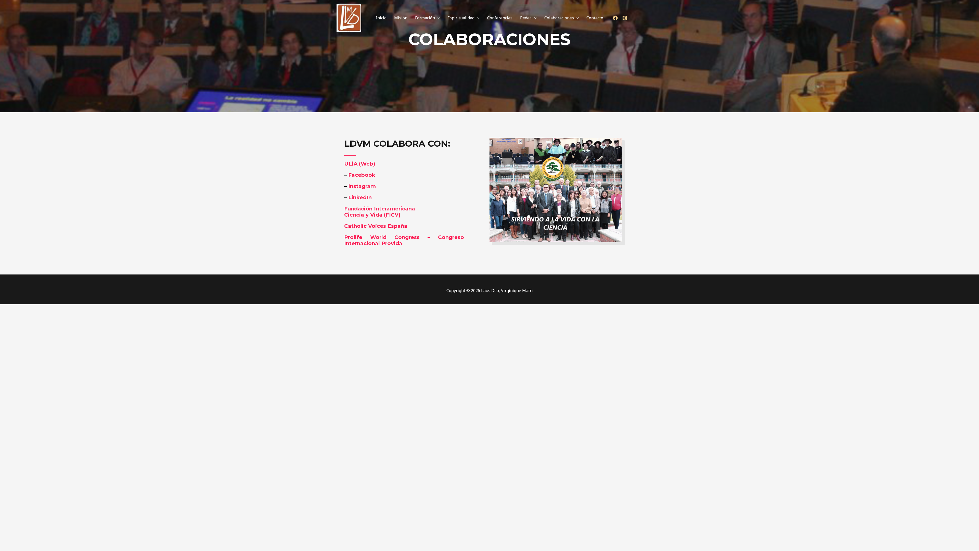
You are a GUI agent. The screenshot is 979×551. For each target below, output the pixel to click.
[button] (437, 18)
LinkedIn (360, 197)
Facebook (361, 175)
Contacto (594, 18)
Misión (400, 18)
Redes (526, 18)
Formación (425, 18)
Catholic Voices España (375, 226)
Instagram (362, 186)
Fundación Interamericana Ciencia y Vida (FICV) (379, 212)
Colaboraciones (559, 18)
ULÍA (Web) (359, 164)
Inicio (381, 18)
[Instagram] (625, 18)
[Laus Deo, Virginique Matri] (349, 17)
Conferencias (499, 18)
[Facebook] (615, 18)
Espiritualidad (460, 18)
